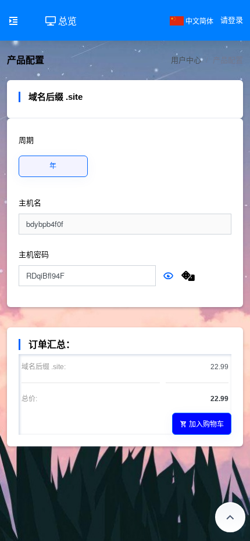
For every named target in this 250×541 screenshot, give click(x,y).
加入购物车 (206, 423)
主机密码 (34, 254)
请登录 (231, 20)
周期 (26, 140)
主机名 (30, 203)
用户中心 (186, 60)
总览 (66, 20)
